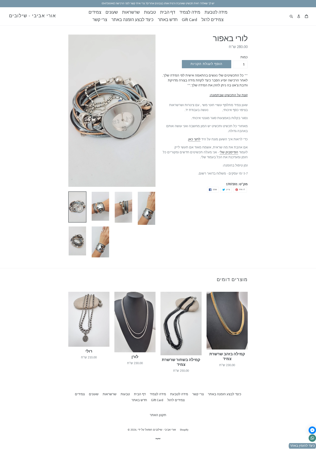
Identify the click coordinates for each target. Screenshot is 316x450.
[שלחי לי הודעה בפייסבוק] (312, 430)
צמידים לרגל (212, 20)
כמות (244, 57)
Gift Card (189, 20)
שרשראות (131, 12)
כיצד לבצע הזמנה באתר (132, 20)
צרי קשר (99, 20)
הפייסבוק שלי (229, 152)
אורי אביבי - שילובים (32, 16)
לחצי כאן (194, 139)
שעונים (111, 12)
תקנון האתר (158, 415)
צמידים (95, 12)
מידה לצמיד (189, 12)
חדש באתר (168, 20)
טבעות (150, 12)
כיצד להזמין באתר (302, 446)
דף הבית (167, 12)
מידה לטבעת (216, 12)
